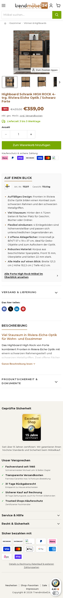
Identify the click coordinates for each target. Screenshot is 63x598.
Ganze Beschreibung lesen (17, 363)
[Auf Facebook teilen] (4, 308)
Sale (44, 585)
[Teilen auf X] (10, 308)
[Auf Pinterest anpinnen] (23, 308)
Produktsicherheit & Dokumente (20, 381)
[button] (51, 6)
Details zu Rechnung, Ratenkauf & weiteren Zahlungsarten (31, 565)
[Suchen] (56, 15)
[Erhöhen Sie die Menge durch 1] (31, 134)
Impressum (32, 588)
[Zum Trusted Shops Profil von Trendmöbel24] (31, 427)
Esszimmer (15, 23)
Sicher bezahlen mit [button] (17, 533)
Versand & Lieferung (19, 292)
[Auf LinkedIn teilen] (16, 308)
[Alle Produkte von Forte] (7, 187)
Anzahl (6, 127)
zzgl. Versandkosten (31, 115)
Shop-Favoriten (29, 585)
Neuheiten (11, 585)
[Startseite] (5, 23)
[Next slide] (59, 82)
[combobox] (27, 15)
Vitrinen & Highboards (35, 23)
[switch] (56, 593)
